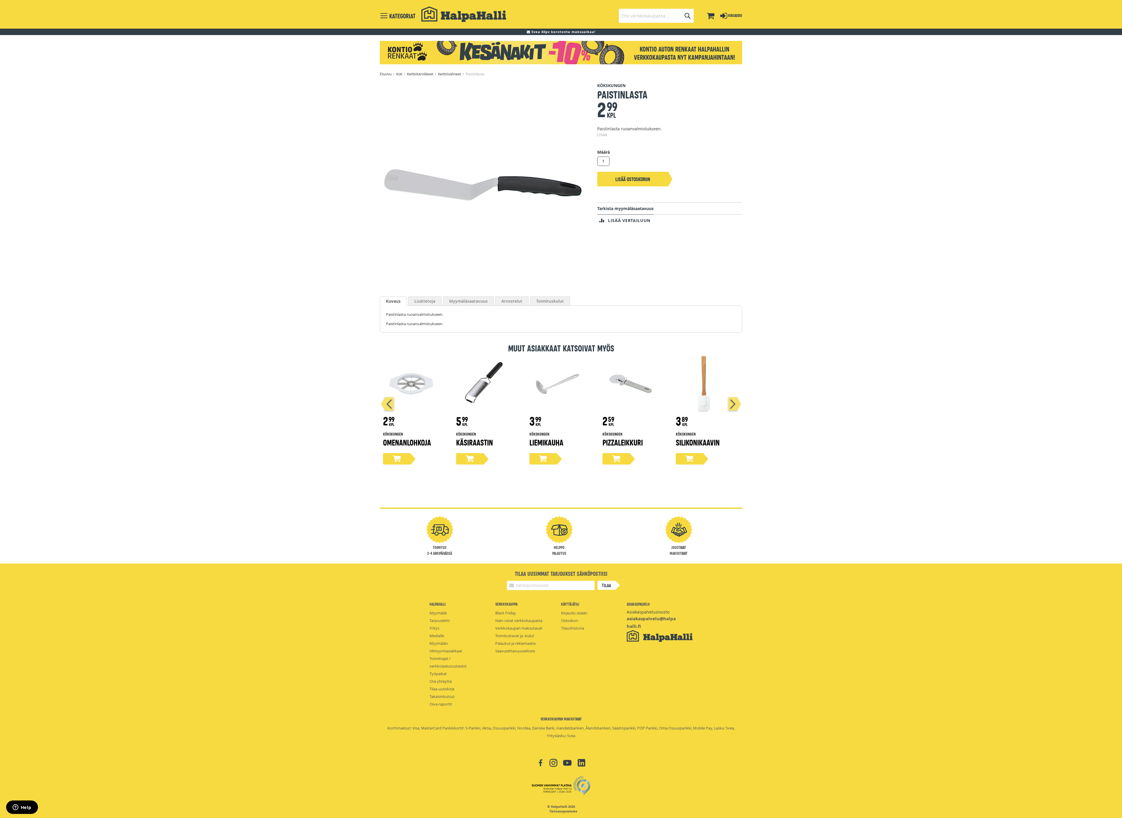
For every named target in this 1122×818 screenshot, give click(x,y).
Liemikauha (546, 442)
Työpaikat (438, 673)
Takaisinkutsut (442, 696)
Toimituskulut (550, 301)
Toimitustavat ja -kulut (514, 635)
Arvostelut (511, 301)
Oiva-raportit (441, 704)
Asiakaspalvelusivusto (648, 612)
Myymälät (438, 613)
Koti (399, 74)
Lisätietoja (424, 301)
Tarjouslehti (440, 620)
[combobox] (656, 16)
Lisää (602, 134)
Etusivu (386, 74)
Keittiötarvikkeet (420, 74)
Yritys (434, 628)
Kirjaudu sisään (574, 613)
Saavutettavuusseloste (515, 651)
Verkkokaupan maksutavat (518, 628)
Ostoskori (569, 620)
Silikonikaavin (698, 442)
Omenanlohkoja (407, 442)
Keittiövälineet (450, 74)
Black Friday (505, 613)
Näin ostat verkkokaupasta (518, 620)
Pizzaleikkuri (622, 442)
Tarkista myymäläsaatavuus (625, 208)
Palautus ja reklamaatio (515, 643)
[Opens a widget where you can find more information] (22, 807)
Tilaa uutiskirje (442, 689)
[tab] (393, 301)
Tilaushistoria (572, 628)
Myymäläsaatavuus (468, 301)
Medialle (437, 635)
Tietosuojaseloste (563, 811)
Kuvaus (393, 301)
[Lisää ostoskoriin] (397, 459)
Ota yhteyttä (441, 681)
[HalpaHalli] (463, 14)
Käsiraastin (474, 442)
